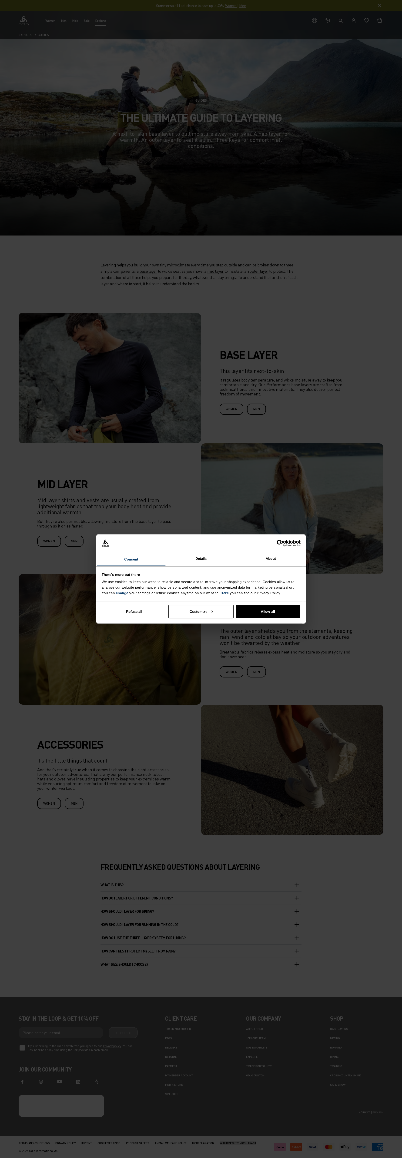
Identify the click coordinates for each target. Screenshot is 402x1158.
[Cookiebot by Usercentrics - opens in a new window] (280, 543)
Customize (198, 611)
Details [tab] (201, 559)
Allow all (268, 611)
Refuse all (134, 611)
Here (225, 593)
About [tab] (271, 559)
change (122, 593)
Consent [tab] (131, 559)
